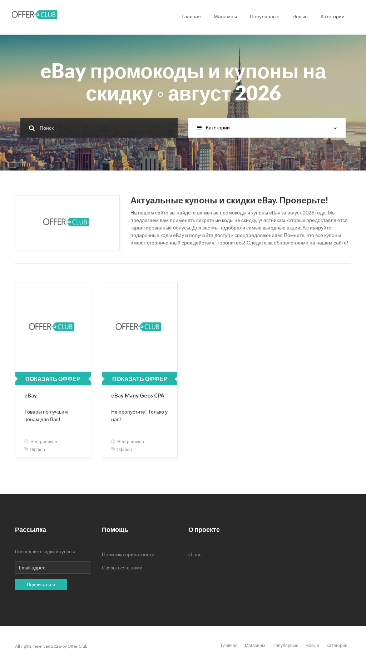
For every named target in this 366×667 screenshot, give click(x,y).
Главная (191, 16)
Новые (300, 16)
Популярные (265, 16)
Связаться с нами (122, 567)
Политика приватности (128, 554)
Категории (333, 16)
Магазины (225, 16)
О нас (195, 554)
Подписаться (41, 584)
